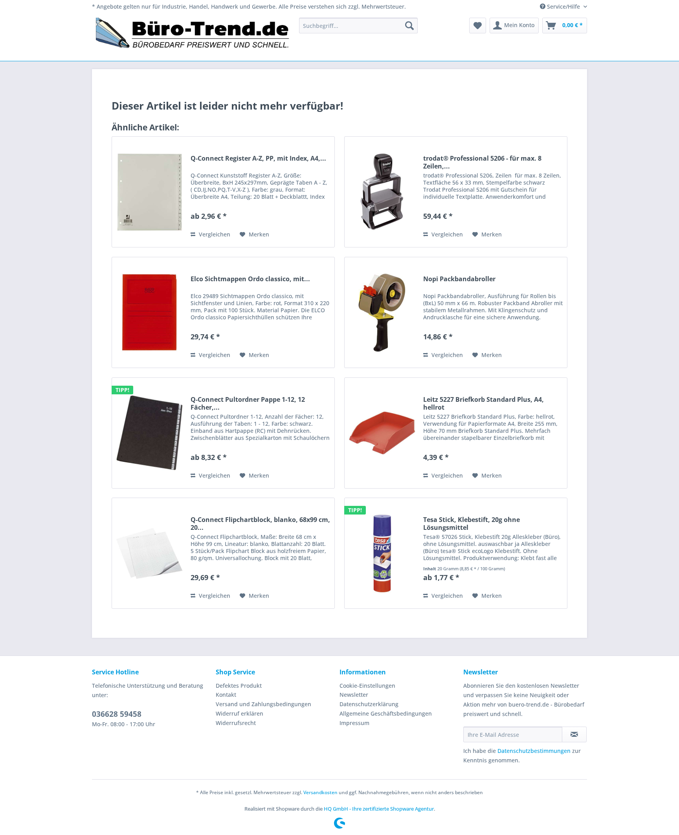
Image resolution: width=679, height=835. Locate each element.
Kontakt (226, 694)
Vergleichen (213, 234)
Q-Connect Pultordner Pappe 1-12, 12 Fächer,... (248, 403)
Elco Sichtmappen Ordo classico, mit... (250, 279)
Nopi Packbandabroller (459, 279)
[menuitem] (358, 25)
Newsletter (354, 694)
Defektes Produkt (239, 685)
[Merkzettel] (477, 25)
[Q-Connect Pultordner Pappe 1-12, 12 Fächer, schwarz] (149, 433)
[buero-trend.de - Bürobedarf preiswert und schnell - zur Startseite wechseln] (193, 37)
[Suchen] (409, 25)
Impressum (354, 723)
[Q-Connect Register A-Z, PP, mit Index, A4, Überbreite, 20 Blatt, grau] (149, 192)
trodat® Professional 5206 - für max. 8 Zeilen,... (482, 162)
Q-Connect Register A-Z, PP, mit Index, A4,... (258, 158)
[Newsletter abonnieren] (574, 734)
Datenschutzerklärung (369, 704)
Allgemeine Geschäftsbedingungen (386, 713)
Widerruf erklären (239, 713)
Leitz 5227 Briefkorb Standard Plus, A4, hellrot (483, 403)
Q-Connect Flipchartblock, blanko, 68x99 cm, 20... (260, 523)
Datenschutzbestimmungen (534, 750)
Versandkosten (320, 792)
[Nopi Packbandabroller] (382, 312)
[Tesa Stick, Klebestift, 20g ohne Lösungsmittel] (382, 553)
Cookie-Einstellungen (367, 685)
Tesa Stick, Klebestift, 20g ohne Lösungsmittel (471, 523)
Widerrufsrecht (236, 723)
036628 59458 (116, 714)
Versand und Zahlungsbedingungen (263, 704)
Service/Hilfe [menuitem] (563, 6)
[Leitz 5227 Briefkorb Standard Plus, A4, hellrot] (382, 433)
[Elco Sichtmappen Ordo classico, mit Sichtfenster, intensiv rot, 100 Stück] (149, 312)
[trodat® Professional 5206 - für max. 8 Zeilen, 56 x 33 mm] (382, 192)
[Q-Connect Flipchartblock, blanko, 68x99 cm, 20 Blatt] (149, 553)
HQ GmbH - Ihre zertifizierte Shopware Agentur (379, 808)
